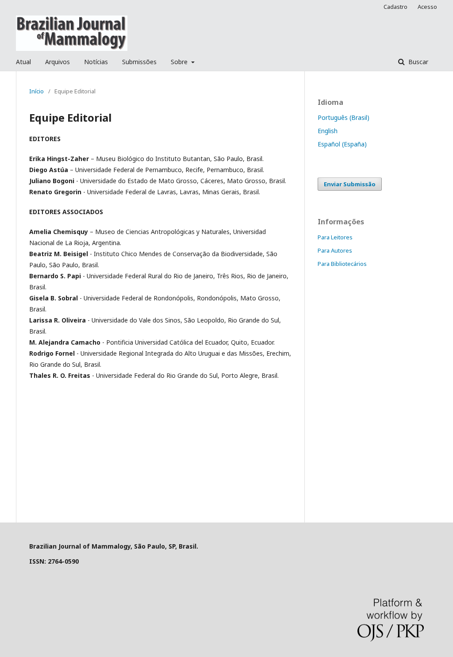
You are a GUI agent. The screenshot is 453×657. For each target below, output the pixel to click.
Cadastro (395, 7)
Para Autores (335, 250)
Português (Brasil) (343, 117)
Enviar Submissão (350, 184)
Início (36, 91)
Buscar (417, 62)
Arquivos (57, 62)
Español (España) (342, 144)
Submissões (139, 62)
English (328, 131)
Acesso (427, 7)
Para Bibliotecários (342, 264)
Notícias (96, 62)
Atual (23, 62)
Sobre (180, 62)
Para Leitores (335, 237)
